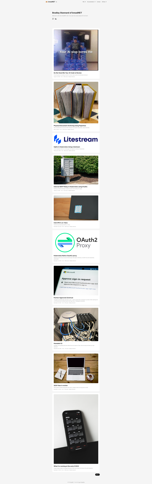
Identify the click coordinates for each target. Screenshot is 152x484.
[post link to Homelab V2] (76, 328)
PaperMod (82, 482)
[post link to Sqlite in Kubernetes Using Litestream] (76, 143)
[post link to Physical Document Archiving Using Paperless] (76, 106)
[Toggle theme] (56, 2)
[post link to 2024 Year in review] (76, 371)
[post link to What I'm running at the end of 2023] (76, 432)
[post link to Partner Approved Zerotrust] (76, 284)
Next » (97, 474)
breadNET (51, 2)
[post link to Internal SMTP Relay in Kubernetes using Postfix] (76, 173)
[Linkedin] (55, 19)
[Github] (53, 19)
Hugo (79, 482)
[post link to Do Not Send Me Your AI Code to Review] (76, 53)
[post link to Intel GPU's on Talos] (76, 211)
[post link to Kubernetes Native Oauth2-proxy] (76, 246)
